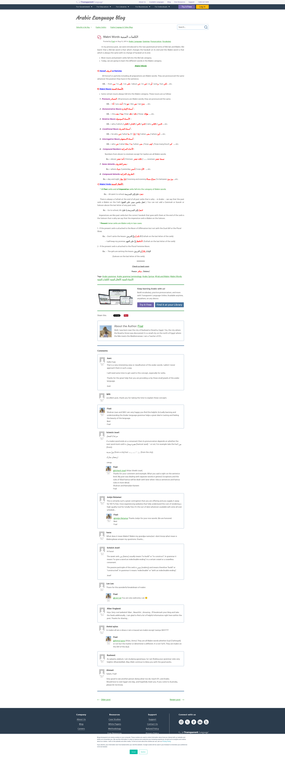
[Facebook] (193, 721)
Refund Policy (152, 729)
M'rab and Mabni (162, 277)
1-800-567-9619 (203, 2)
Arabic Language (135, 41)
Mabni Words (176, 277)
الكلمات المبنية (103, 280)
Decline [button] (143, 752)
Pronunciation (156, 41)
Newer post (175, 700)
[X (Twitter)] (187, 721)
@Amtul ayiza (119, 641)
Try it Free (187, 7)
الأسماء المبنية (127, 280)
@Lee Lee (117, 598)
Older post (106, 700)
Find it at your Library (169, 304)
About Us (81, 719)
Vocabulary (166, 41)
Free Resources (115, 733)
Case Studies (115, 719)
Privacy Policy (166, 741)
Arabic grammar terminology (129, 277)
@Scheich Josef (119, 471)
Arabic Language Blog (100, 17)
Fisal (113, 41)
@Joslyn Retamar (121, 518)
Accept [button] (134, 752)
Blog (81, 724)
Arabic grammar (109, 277)
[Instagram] (181, 721)
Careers (81, 729)
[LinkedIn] (200, 721)
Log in (202, 7)
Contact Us (152, 724)
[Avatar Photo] (102, 359)
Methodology (114, 729)
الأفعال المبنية (115, 280)
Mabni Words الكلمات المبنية (120, 36)
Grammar (146, 41)
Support (152, 719)
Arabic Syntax (148, 277)
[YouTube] (206, 721)
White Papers (114, 724)
